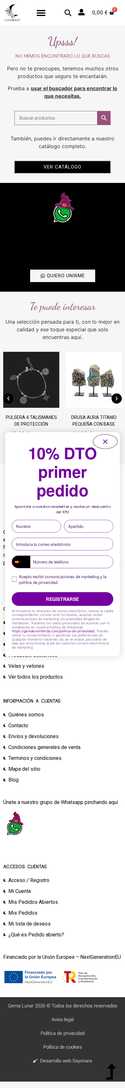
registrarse (62, 598)
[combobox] (21, 562)
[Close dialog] (105, 441)
